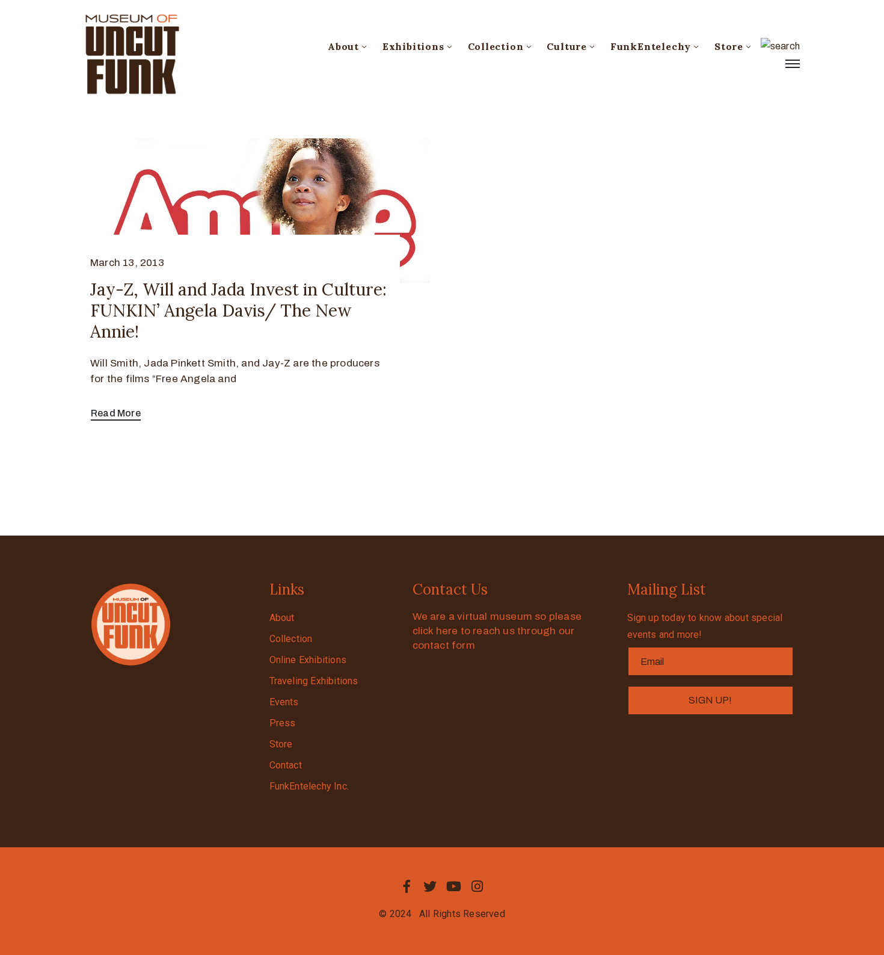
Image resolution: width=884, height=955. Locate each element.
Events (284, 702)
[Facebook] (406, 886)
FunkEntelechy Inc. (309, 786)
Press (282, 723)
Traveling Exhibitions (313, 681)
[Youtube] (454, 886)
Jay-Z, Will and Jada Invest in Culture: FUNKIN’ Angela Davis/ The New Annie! (238, 310)
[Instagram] (477, 886)
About (343, 46)
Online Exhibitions (308, 660)
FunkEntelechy (650, 46)
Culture (567, 46)
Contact (285, 765)
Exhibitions (413, 46)
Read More (116, 413)
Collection (496, 46)
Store (728, 46)
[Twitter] (430, 886)
